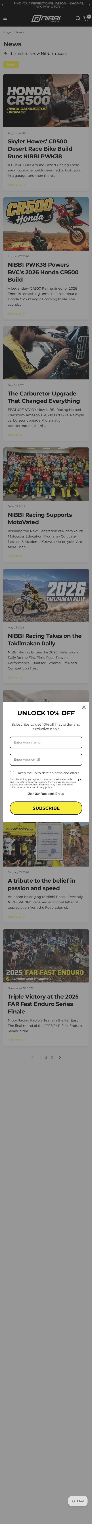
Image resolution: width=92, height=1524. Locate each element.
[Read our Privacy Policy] (79, 780)
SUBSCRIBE (46, 808)
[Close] (84, 707)
